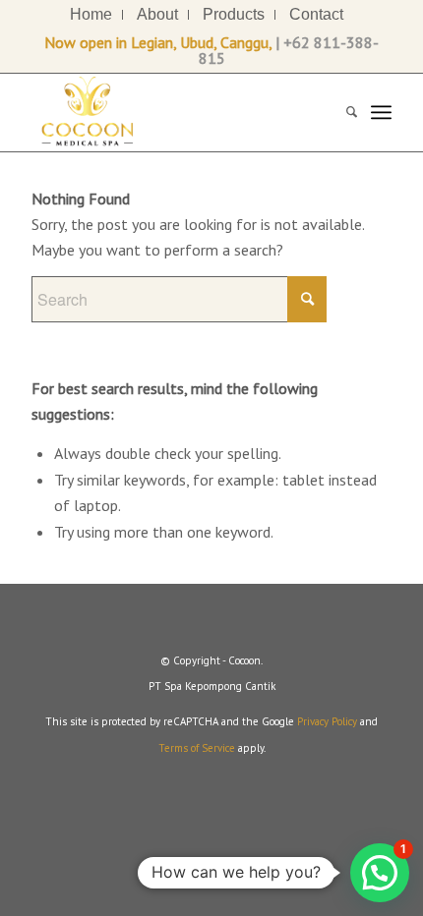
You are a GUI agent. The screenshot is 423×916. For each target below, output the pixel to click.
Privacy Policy (327, 721)
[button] (379, 872)
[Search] (342, 112)
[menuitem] (91, 15)
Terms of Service (196, 748)
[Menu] (381, 112)
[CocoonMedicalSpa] (175, 112)
